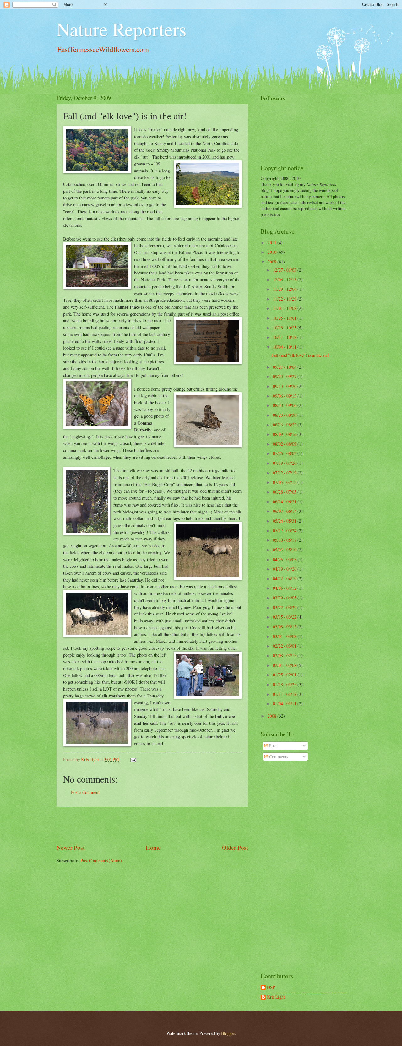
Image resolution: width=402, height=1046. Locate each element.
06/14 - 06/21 (285, 502)
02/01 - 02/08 (285, 665)
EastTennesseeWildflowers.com (103, 49)
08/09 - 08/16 (285, 434)
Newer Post (70, 847)
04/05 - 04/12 (285, 588)
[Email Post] (132, 759)
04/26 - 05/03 (285, 559)
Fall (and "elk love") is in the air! (300, 355)
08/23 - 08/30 (285, 415)
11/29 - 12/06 (285, 289)
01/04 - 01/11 (285, 704)
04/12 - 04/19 (285, 579)
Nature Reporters (121, 28)
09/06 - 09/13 (285, 396)
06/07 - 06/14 (285, 511)
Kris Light (276, 997)
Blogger (228, 1033)
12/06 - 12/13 (285, 280)
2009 (272, 262)
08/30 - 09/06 (285, 405)
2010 (272, 252)
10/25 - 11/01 (285, 318)
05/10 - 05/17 (285, 540)
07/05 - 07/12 (285, 482)
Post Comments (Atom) (101, 861)
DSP (271, 987)
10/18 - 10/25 (285, 328)
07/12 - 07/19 (285, 473)
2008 (272, 716)
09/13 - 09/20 (285, 386)
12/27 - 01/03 (285, 270)
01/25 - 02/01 (285, 675)
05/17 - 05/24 (285, 531)
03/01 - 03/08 (285, 636)
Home (153, 847)
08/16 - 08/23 (285, 425)
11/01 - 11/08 (285, 308)
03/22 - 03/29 (285, 607)
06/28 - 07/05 (285, 492)
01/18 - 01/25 (285, 684)
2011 (272, 243)
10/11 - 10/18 (285, 337)
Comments (278, 757)
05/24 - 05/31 (285, 521)
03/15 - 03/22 (285, 617)
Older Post (235, 847)
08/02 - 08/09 (285, 444)
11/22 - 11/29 (285, 299)
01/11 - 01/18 (285, 694)
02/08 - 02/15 (285, 655)
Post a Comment (85, 792)
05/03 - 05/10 (285, 550)
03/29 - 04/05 (285, 598)
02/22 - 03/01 (285, 646)
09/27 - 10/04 (285, 367)
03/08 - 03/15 (285, 627)
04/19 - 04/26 (285, 569)
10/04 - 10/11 (285, 347)
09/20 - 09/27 (285, 376)
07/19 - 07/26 (285, 463)
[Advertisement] (152, 825)
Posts (273, 746)
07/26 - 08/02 (285, 453)
